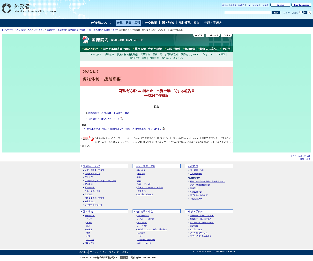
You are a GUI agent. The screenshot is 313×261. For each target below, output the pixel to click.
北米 (88, 226)
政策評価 (89, 194)
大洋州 (89, 223)
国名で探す (90, 243)
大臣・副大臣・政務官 (94, 170)
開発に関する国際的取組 (165, 54)
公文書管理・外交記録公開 (202, 223)
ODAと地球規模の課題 (200, 185)
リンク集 (264, 5)
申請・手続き (213, 22)
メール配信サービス (199, 233)
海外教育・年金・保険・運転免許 (152, 229)
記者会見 (141, 170)
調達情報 (194, 226)
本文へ (225, 5)
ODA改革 (154, 58)
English (280, 5)
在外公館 (89, 177)
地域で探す (90, 216)
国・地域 (168, 22)
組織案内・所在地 (92, 174)
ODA (29, 30)
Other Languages (301, 5)
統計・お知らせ (144, 243)
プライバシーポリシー (119, 252)
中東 (88, 236)
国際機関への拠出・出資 (105, 30)
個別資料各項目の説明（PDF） (104, 119)
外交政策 (151, 22)
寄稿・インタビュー (146, 184)
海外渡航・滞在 (189, 22)
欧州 (88, 233)
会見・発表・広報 (128, 22)
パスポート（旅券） (146, 219)
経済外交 (194, 188)
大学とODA (207, 54)
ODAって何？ (95, 54)
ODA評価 (220, 54)
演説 (139, 181)
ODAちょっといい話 (172, 58)
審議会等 (89, 184)
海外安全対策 (143, 216)
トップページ (8, 30)
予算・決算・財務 (92, 191)
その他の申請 (196, 229)
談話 (139, 177)
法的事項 (83, 252)
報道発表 (141, 174)
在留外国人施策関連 (146, 240)
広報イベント (143, 191)
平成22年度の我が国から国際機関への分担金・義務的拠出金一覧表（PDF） (123, 129)
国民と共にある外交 (199, 195)
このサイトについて (93, 205)
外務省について (101, 22)
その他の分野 (196, 199)
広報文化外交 (196, 192)
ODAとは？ (39, 30)
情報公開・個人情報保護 (201, 219)
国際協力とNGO (189, 54)
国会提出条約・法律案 (94, 198)
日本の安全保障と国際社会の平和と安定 (207, 182)
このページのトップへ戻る (301, 156)
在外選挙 (141, 233)
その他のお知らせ (145, 194)
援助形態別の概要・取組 (79, 30)
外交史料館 (90, 201)
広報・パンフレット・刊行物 (150, 188)
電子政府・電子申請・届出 (202, 216)
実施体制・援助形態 (56, 30)
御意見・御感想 (237, 5)
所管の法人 (90, 188)
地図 (125, 257)
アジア (89, 219)
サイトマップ (252, 5)
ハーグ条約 (142, 226)
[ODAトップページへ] (111, 40)
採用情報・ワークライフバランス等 (100, 181)
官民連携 (145, 54)
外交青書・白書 (197, 170)
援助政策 (109, 54)
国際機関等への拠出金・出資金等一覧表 (108, 113)
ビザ (139, 236)
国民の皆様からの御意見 (201, 236)
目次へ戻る (305, 159)
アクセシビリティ (98, 252)
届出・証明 (142, 223)
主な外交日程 (196, 174)
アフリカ (90, 240)
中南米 (89, 229)
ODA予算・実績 (138, 58)
